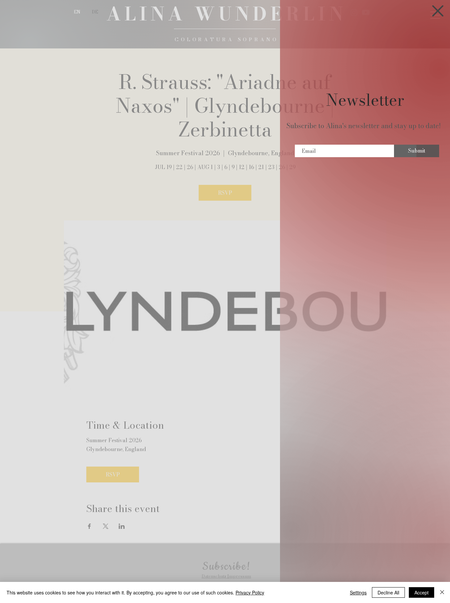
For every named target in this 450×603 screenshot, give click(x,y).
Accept (421, 592)
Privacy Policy (250, 592)
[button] (437, 10)
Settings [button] (358, 592)
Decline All (388, 592)
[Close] (442, 592)
